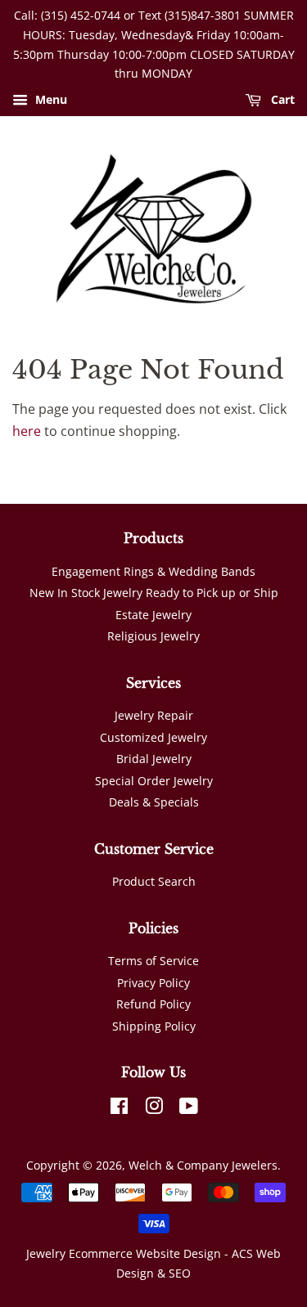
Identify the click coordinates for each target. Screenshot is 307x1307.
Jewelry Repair (154, 715)
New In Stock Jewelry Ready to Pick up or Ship (153, 592)
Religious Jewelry (153, 636)
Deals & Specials (154, 802)
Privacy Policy (153, 982)
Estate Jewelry (153, 614)
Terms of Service (153, 960)
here (26, 431)
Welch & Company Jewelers (203, 1165)
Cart (281, 100)
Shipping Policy (154, 1026)
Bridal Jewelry (154, 758)
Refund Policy (153, 1004)
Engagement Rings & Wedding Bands (153, 571)
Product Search (154, 881)
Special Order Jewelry (154, 780)
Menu (49, 100)
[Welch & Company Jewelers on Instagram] (154, 1108)
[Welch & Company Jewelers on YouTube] (188, 1108)
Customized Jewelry (153, 737)
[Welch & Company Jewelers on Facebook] (119, 1108)
